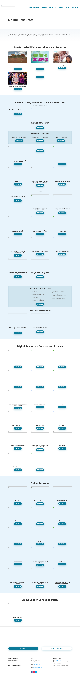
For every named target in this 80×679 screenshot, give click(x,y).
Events (61, 7)
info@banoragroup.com (37, 667)
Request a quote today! (57, 648)
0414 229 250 (58, 660)
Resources (23, 648)
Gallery (68, 7)
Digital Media (16, 667)
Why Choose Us (53, 7)
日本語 (77, 2)
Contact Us (75, 7)
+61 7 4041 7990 (37, 664)
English (73, 2)
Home (30, 7)
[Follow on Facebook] (32, 672)
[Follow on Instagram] (34, 672)
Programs (36, 7)
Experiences (44, 7)
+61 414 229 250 (59, 661)
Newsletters (10, 667)
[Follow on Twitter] (36, 672)
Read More (18, 69)
